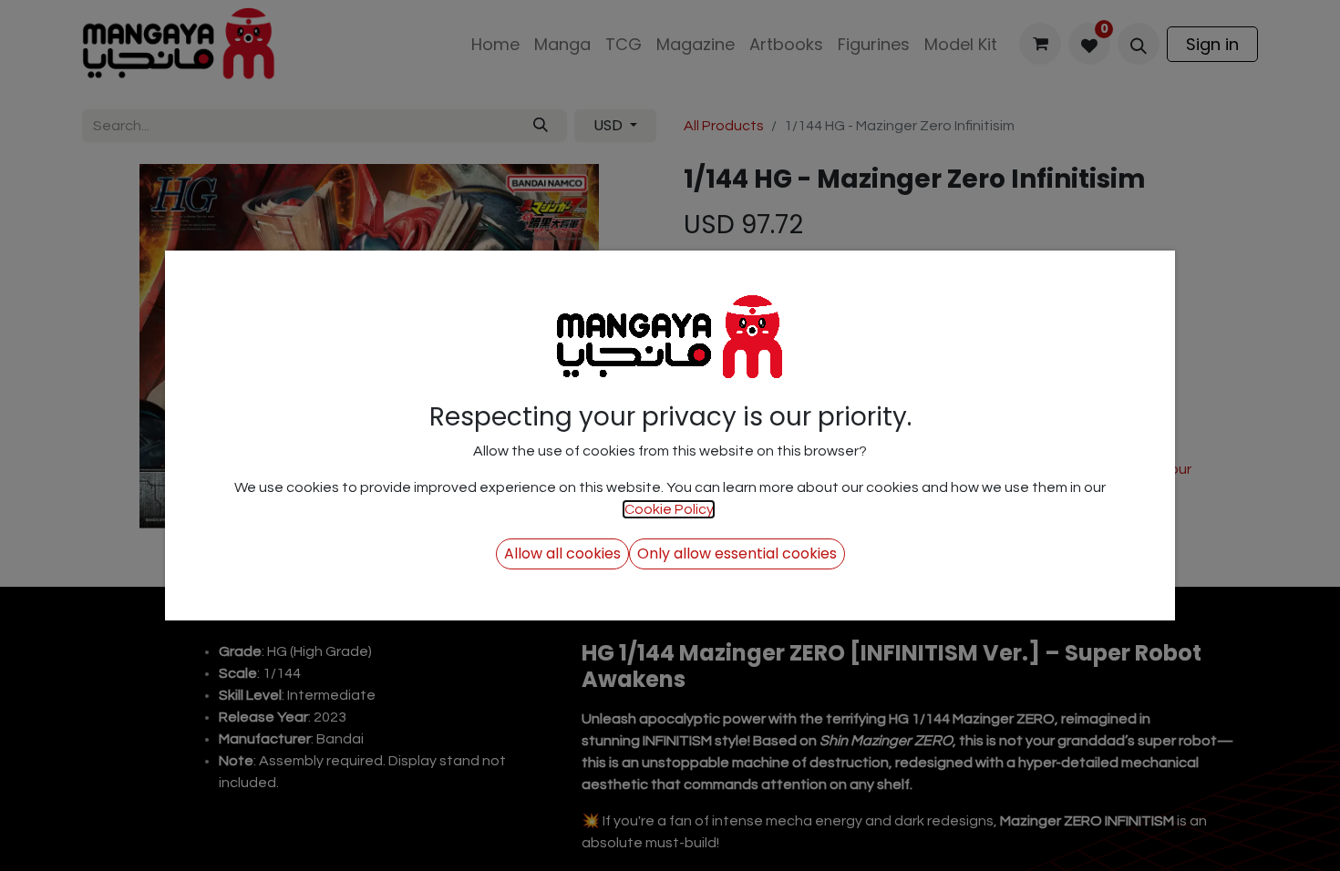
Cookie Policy (668, 509)
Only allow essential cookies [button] (737, 553)
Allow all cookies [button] (562, 553)
